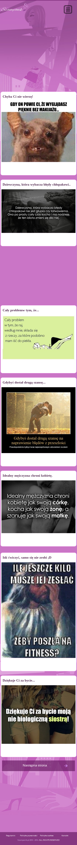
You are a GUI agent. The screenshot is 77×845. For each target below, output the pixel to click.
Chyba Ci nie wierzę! (18, 96)
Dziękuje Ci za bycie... (19, 680)
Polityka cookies (46, 836)
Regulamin (10, 836)
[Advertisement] (38, 60)
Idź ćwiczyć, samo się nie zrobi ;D (27, 557)
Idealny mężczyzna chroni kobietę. (28, 475)
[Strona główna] (15, 12)
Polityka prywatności (28, 836)
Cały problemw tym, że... (21, 310)
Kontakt (64, 836)
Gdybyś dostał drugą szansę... (24, 382)
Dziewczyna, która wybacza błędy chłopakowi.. (37, 184)
